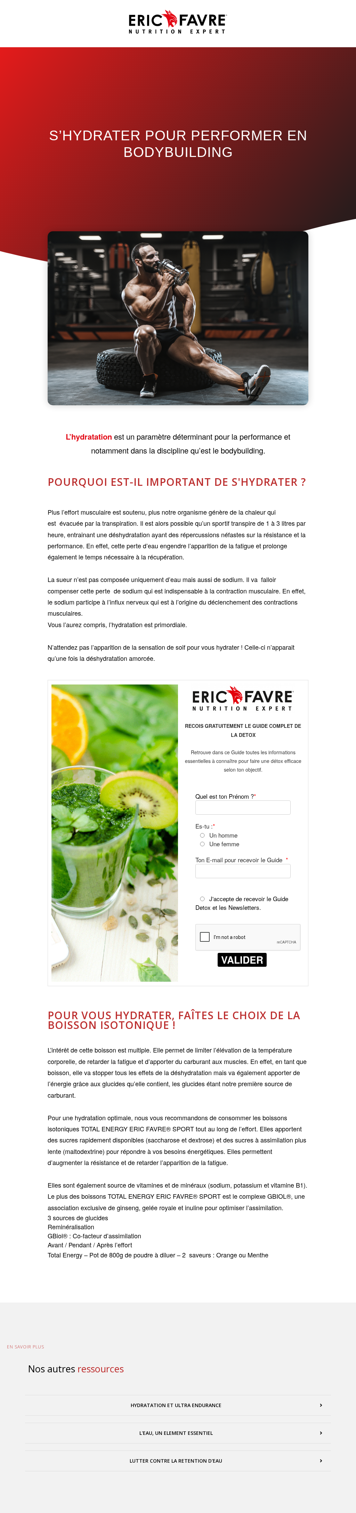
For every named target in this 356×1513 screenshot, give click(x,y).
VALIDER (242, 960)
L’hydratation (89, 436)
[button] (178, 1405)
